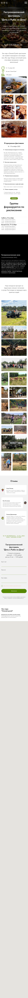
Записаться (14, 198)
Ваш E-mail (3, 561)
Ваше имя (3, 569)
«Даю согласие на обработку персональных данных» (12, 585)
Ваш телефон (4, 578)
